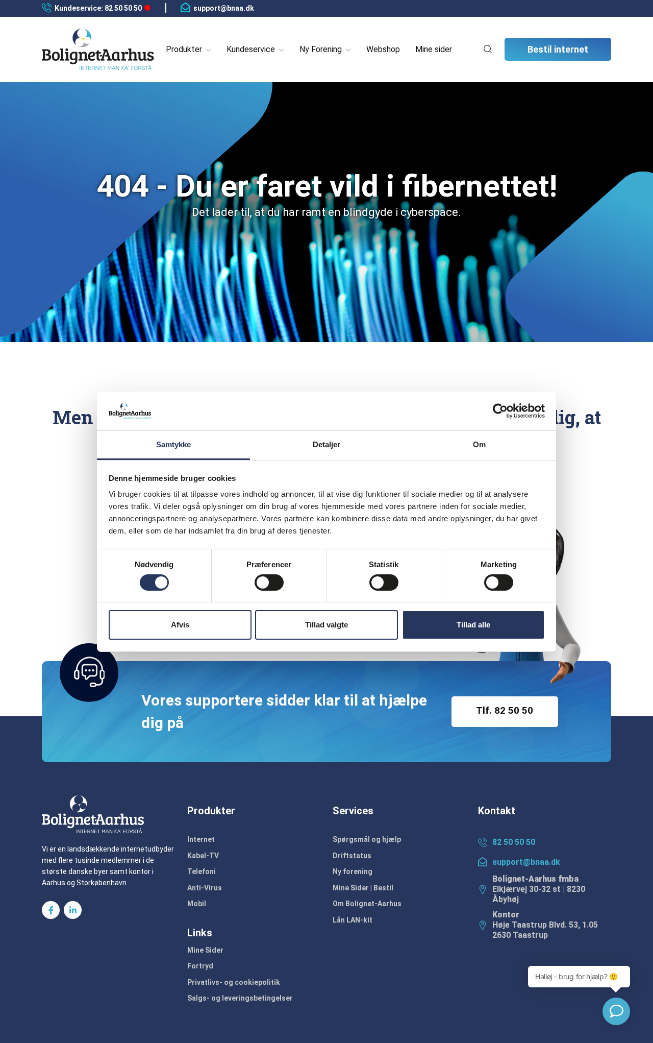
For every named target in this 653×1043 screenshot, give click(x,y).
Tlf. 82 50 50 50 (504, 716)
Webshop (383, 49)
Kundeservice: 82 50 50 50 (98, 8)
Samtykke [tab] (173, 444)
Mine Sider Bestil (363, 888)
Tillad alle (473, 624)
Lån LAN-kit (352, 920)
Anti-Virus (204, 888)
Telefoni (201, 871)
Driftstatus (352, 856)
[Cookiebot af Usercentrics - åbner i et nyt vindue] (500, 411)
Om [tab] (479, 444)
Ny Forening (320, 49)
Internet (201, 839)
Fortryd (200, 966)
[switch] (269, 582)
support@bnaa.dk (223, 8)
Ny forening (352, 871)
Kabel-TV (203, 856)
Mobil (196, 904)
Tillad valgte (326, 624)
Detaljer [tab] (327, 444)
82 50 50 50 (513, 842)
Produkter (184, 49)
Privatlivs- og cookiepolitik (233, 982)
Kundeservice (251, 49)
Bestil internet (558, 49)
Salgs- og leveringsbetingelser (240, 998)
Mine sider (433, 49)
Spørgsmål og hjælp (367, 839)
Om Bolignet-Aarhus (367, 904)
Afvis (180, 624)
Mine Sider (205, 950)
